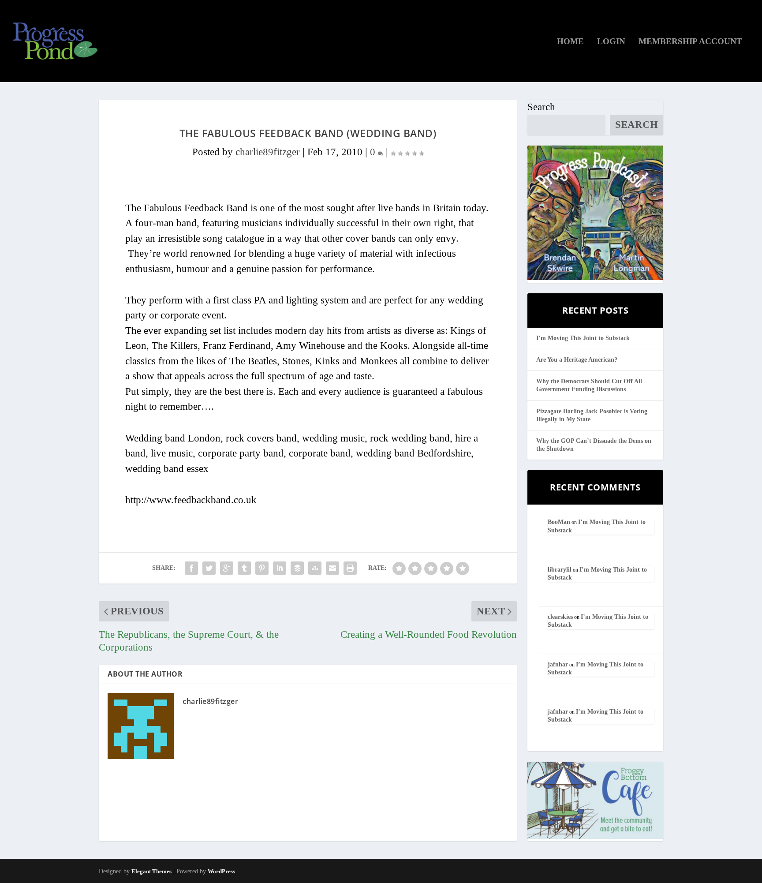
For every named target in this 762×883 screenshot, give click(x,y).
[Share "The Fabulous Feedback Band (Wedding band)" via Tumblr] (244, 568)
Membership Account (690, 42)
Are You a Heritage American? (576, 359)
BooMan (559, 522)
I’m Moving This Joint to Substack (583, 338)
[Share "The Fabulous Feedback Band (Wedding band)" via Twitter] (209, 568)
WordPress (221, 871)
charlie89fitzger (267, 151)
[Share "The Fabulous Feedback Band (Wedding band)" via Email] (332, 568)
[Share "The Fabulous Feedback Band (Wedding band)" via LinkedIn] (279, 568)
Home (570, 42)
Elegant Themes (151, 871)
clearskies (560, 617)
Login (611, 42)
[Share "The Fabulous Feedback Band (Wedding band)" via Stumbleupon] (315, 568)
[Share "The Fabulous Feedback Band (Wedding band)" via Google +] (226, 568)
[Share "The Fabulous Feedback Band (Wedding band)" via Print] (350, 568)
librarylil (560, 569)
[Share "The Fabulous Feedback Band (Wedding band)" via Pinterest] (262, 568)
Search (541, 106)
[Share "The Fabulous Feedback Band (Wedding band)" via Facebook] (191, 568)
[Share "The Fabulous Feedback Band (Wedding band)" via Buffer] (297, 568)
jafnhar (558, 664)
